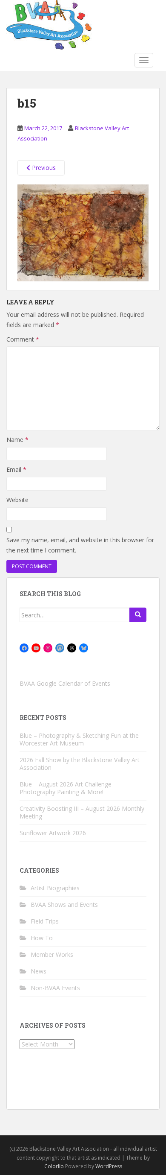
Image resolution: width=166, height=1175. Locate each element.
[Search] (137, 615)
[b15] (83, 232)
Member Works (52, 954)
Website (17, 500)
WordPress (108, 1166)
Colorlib (54, 1166)
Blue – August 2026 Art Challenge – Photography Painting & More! (68, 788)
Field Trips (45, 921)
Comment (22, 339)
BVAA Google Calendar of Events (65, 683)
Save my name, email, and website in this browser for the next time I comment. (80, 545)
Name (17, 440)
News (38, 971)
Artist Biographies (55, 888)
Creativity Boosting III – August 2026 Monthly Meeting (82, 812)
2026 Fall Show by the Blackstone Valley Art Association (80, 764)
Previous (43, 168)
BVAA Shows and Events (64, 904)
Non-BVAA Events (55, 988)
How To (42, 938)
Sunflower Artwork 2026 (53, 833)
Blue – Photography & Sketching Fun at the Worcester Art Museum (79, 739)
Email (16, 469)
